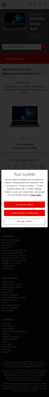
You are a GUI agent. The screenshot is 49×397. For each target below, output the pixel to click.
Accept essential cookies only (24, 213)
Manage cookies (24, 221)
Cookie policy (35, 195)
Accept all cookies (24, 204)
